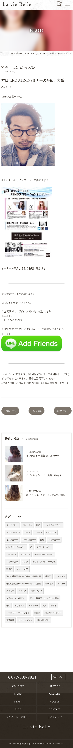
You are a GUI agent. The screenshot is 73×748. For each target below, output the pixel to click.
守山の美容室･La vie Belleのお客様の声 (23, 576)
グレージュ (27, 525)
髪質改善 (10, 620)
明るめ (9, 569)
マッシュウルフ (13, 532)
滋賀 (44, 605)
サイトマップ (54, 717)
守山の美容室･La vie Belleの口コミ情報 (23, 583)
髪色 (42, 539)
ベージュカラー (29, 539)
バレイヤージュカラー (16, 547)
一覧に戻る (36, 410)
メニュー (61, 583)
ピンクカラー (12, 539)
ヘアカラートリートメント (18, 613)
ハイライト (11, 554)
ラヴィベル (19, 605)
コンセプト (60, 576)
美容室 (48, 576)
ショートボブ (22, 569)
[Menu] (67, 4)
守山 (8, 605)
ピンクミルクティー (53, 525)
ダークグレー (12, 525)
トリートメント (25, 620)
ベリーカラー (54, 539)
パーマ (27, 532)
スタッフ (10, 591)
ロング (25, 561)
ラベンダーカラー (44, 547)
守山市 (54, 605)
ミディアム (25, 554)
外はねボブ (51, 532)
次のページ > (63, 410)
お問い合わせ (36, 591)
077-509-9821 (16, 320)
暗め (38, 525)
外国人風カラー (43, 620)
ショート (38, 532)
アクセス (22, 591)
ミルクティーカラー (53, 613)
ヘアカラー (33, 605)
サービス (49, 583)
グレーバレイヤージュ (44, 554)
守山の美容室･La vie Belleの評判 (44, 598)
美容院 (37, 613)
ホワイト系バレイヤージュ (44, 561)
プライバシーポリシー (16, 598)
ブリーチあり (12, 561)
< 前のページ (10, 410)
